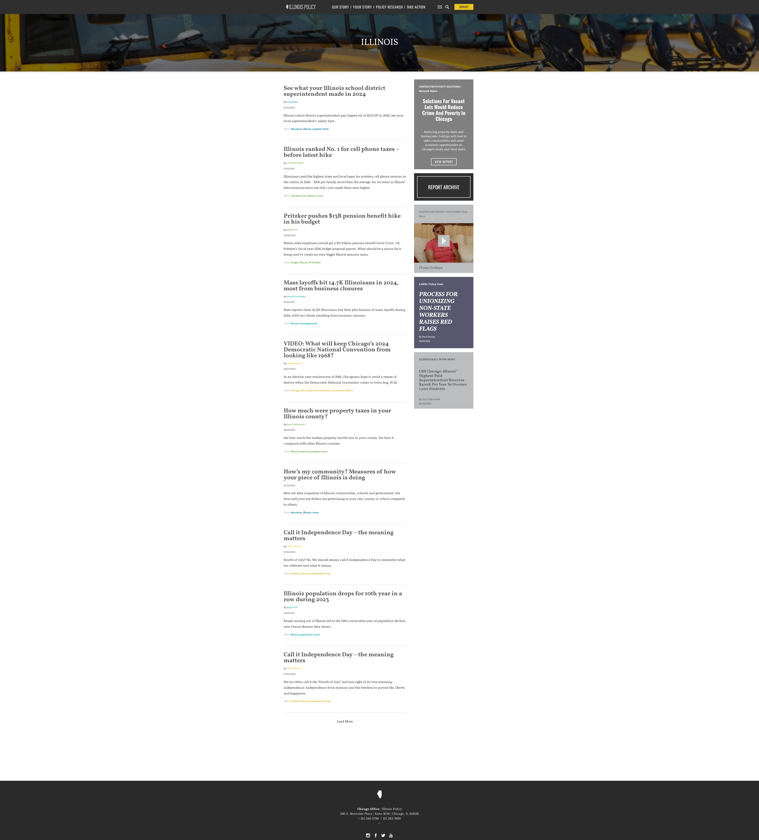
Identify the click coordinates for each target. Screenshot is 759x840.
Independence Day (320, 573)
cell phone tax (299, 195)
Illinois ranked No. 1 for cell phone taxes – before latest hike (341, 152)
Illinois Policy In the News (437, 359)
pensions (305, 451)
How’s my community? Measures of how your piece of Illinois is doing (340, 475)
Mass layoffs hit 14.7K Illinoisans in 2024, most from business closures (341, 286)
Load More (345, 721)
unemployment (308, 323)
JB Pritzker (315, 262)
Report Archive (443, 187)
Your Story (362, 6)
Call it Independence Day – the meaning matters (339, 536)
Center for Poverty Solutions (439, 86)
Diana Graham (431, 267)
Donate (464, 7)
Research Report (428, 90)
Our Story (340, 6)
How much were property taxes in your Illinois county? (337, 414)
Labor (423, 284)
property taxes (320, 129)
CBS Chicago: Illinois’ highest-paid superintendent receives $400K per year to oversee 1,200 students (443, 380)
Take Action (416, 6)
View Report (444, 161)
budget (294, 262)
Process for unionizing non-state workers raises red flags (438, 311)
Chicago (295, 390)
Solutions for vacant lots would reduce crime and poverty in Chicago (443, 109)
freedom (295, 573)
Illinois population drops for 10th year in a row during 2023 (343, 597)
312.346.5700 (370, 818)
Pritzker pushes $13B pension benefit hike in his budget (342, 219)
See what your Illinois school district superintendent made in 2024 (334, 91)
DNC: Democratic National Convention (322, 390)
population (306, 634)
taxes (320, 195)
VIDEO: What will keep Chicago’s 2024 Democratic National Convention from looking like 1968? (337, 350)
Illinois (307, 129)
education (296, 129)
